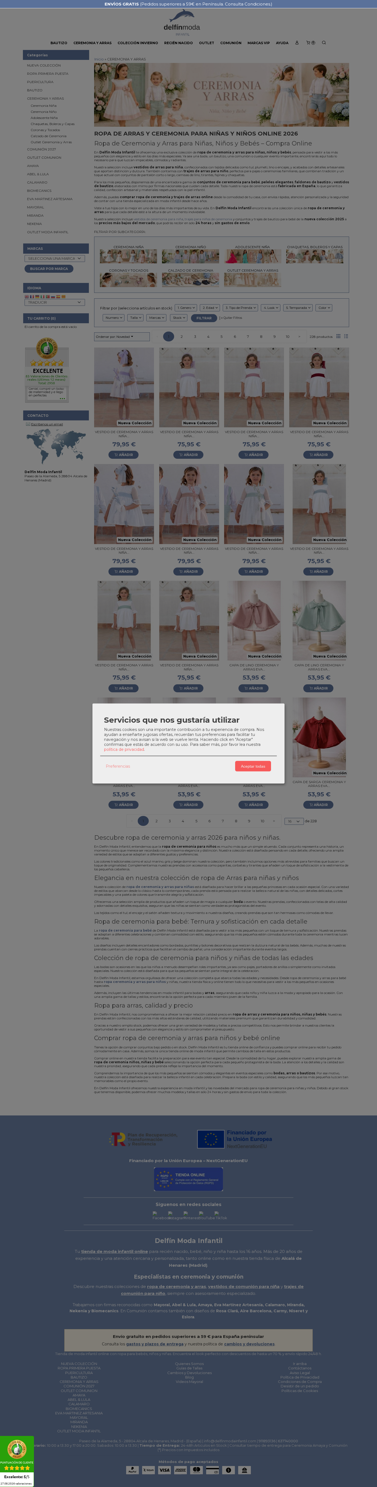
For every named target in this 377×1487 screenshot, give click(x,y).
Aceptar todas (253, 766)
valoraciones (16, 1483)
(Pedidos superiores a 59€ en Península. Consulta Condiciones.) (188, 4)
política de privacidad (124, 749)
